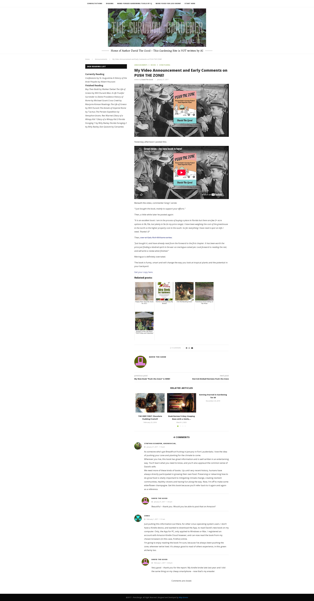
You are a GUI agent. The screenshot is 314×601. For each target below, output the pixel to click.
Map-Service (183, 597)
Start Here (190, 3)
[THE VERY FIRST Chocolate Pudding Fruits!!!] (150, 403)
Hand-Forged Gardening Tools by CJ (134, 3)
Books (153, 65)
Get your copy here (143, 272)
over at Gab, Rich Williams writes (156, 237)
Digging (109, 3)
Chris (147, 516)
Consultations (94, 3)
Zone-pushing (164, 65)
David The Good (147, 80)
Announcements (101, 59)
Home (87, 59)
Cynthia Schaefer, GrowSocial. (160, 443)
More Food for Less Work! (168, 3)
